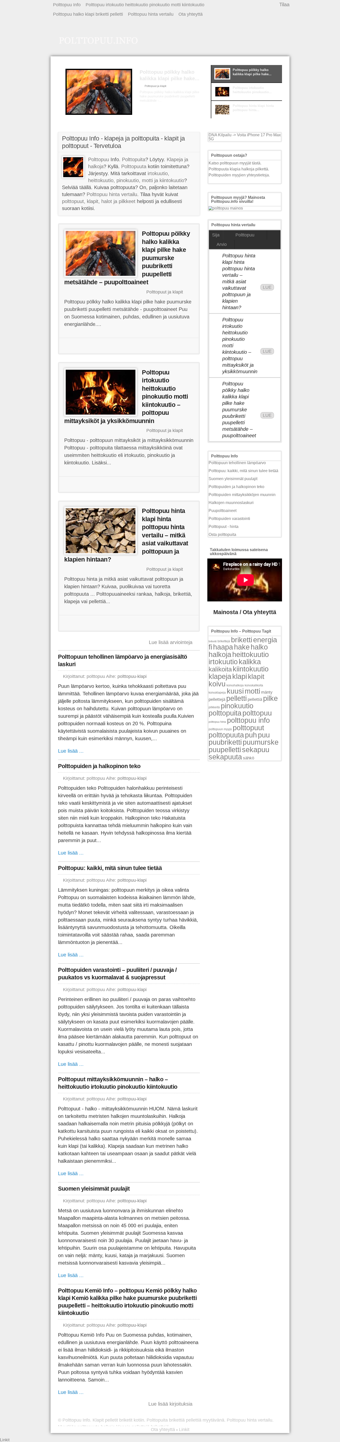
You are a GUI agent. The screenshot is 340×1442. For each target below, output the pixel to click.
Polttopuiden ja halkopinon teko (99, 766)
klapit (256, 676)
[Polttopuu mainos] (226, 208)
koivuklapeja (217, 692)
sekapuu (255, 749)
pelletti (236, 698)
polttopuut (248, 727)
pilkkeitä (214, 707)
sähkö (248, 757)
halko (259, 647)
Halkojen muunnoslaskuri (231, 503)
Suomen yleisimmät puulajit (94, 1188)
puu (264, 735)
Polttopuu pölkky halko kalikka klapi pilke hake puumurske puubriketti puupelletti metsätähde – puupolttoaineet (239, 409)
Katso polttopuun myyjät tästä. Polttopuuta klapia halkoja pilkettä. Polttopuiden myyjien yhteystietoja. (239, 169)
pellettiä (255, 699)
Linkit (184, 1429)
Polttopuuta (133, 166)
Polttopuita (133, 159)
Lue (267, 287)
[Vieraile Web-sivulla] (128, 346)
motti (252, 691)
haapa (223, 647)
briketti (241, 640)
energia (265, 640)
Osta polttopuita (222, 534)
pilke (270, 698)
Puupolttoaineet (222, 510)
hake (242, 647)
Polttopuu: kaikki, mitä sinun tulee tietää (110, 868)
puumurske (261, 742)
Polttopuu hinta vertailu (150, 14)
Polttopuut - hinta (223, 526)
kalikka (250, 661)
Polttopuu (98, 159)
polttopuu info (248, 720)
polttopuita (225, 713)
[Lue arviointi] (175, 346)
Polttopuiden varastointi (229, 518)
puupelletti (225, 749)
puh (251, 735)
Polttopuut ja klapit (155, 85)
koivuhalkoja (235, 685)
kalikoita (220, 669)
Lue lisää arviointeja (170, 642)
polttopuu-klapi (132, 676)
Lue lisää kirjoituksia (170, 1404)
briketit (213, 641)
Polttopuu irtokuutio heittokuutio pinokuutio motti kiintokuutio (145, 4)
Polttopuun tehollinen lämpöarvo (237, 463)
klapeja (220, 676)
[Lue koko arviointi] (158, 110)
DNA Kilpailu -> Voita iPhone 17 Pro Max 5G (245, 137)
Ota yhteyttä (190, 14)
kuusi (235, 691)
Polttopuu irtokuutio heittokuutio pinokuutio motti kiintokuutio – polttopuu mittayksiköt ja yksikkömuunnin (239, 345)
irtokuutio (223, 661)
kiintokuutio (251, 669)
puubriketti (225, 742)
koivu (217, 684)
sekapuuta (225, 757)
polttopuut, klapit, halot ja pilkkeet (98, 201)
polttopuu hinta (217, 721)
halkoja (220, 654)
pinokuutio (237, 706)
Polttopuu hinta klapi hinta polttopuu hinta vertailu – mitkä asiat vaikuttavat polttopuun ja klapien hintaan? (238, 281)
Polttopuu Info (67, 4)
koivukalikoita (254, 685)
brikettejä (224, 641)
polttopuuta (226, 735)
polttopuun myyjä (220, 729)
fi (210, 647)
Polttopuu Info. (76, 1420)
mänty (267, 692)
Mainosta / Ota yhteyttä (244, 612)
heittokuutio (250, 654)
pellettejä (217, 699)
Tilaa (284, 4)
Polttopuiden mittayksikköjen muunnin (242, 495)
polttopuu (257, 713)
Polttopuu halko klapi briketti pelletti (88, 14)
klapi (239, 676)
